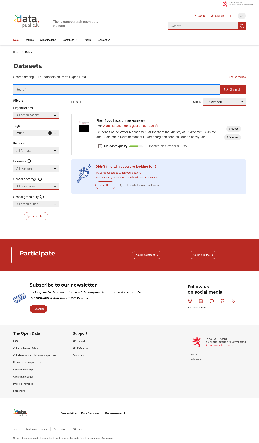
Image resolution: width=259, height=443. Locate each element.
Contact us (104, 39)
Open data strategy (23, 369)
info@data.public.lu (197, 307)
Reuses (29, 39)
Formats (19, 143)
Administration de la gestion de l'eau (129, 126)
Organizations (48, 39)
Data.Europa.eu (90, 413)
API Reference (80, 348)
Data (16, 39)
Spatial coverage (25, 179)
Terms (16, 429)
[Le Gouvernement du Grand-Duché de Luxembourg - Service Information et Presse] (219, 341)
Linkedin (201, 301)
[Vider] (50, 133)
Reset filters (38, 216)
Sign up (219, 15)
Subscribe (38, 308)
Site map (77, 429)
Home (16, 52)
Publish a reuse (201, 254)
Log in (201, 15)
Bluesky (190, 301)
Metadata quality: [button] (100, 146)
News (88, 39)
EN (241, 15)
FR (232, 15)
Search (242, 26)
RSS (233, 301)
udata (194, 354)
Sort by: (197, 101)
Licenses (20, 161)
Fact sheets (19, 391)
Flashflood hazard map (120, 120)
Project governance (23, 383)
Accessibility (60, 429)
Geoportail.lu (69, 413)
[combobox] (203, 26)
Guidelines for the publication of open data (34, 355)
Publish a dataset (145, 254)
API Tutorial (79, 341)
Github (222, 301)
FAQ (15, 341)
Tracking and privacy (37, 429)
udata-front (196, 359)
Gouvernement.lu (115, 413)
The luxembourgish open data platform (75, 24)
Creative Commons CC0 (92, 438)
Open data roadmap (23, 376)
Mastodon (211, 301)
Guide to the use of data (25, 348)
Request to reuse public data (27, 362)
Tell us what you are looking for (142, 184)
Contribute (68, 39)
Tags (16, 126)
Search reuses (237, 76)
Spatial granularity (26, 197)
